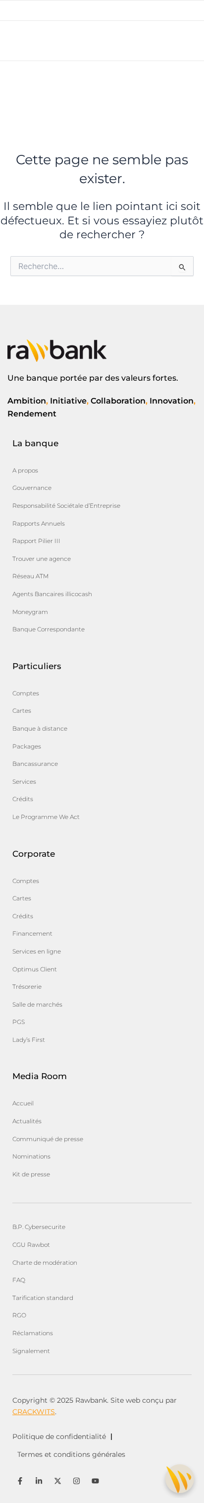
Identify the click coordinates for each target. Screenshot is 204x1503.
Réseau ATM (30, 576)
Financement (32, 933)
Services (24, 781)
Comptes (25, 693)
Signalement (31, 1351)
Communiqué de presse (47, 1139)
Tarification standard (42, 1297)
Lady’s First (28, 1039)
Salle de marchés (37, 1004)
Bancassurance (35, 763)
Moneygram (30, 611)
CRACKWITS (33, 1411)
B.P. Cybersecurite (38, 1226)
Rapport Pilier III (36, 541)
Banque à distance (39, 728)
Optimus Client (34, 969)
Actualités (27, 1121)
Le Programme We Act (46, 816)
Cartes (21, 710)
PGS (18, 1021)
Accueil (23, 1103)
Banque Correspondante (48, 629)
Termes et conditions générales (71, 1454)
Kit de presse (31, 1174)
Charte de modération (44, 1262)
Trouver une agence (41, 558)
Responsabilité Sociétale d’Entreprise (66, 505)
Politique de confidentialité (59, 1436)
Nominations (31, 1156)
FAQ (18, 1280)
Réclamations (32, 1333)
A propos (25, 470)
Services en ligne (36, 951)
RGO (19, 1315)
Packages (26, 746)
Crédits (22, 799)
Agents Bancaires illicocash (52, 594)
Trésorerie (27, 986)
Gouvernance (31, 487)
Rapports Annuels (38, 523)
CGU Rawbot (31, 1244)
